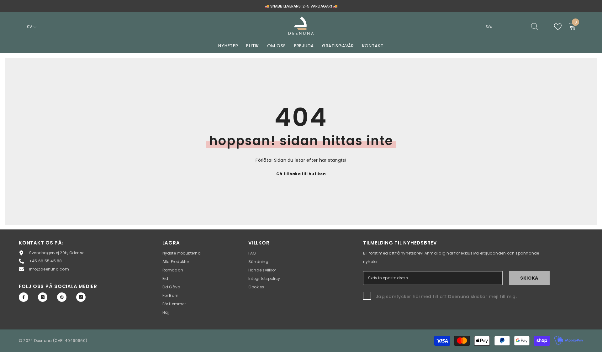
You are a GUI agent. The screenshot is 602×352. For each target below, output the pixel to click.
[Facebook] (23, 297)
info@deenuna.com (49, 269)
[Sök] (512, 27)
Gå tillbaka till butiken (301, 173)
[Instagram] (42, 297)
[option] (301, 6)
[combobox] (506, 27)
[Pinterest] (61, 297)
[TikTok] (81, 297)
